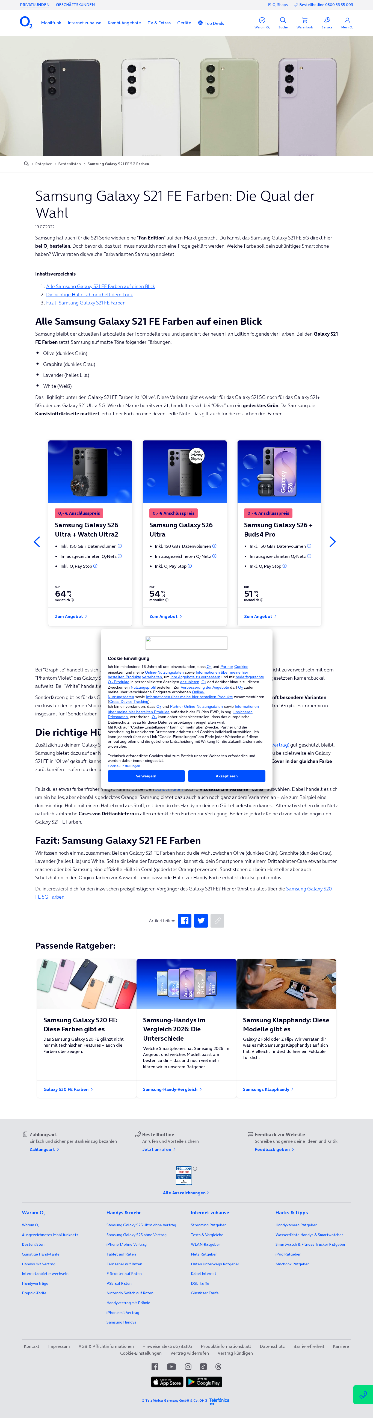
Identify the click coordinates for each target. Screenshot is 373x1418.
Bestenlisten (69, 164)
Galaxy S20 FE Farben (66, 1089)
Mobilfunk (51, 23)
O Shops (280, 4)
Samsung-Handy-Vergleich (171, 1089)
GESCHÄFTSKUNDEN (75, 4)
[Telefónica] (219, 1400)
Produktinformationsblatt (226, 1346)
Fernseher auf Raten (124, 1264)
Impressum (59, 1346)
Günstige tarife (41, 1254)
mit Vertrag (38, 1264)
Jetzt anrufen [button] (157, 1149)
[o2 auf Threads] (218, 1366)
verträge (35, 1283)
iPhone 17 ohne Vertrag (126, 1244)
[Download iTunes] (167, 1382)
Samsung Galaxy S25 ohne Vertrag (136, 1235)
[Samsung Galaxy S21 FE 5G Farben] (217, 921)
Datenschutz (272, 1346)
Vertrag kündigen (235, 1353)
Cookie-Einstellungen (141, 1353)
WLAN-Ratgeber (205, 1244)
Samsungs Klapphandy (266, 1089)
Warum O (30, 1225)
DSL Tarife (200, 1283)
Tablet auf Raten (121, 1254)
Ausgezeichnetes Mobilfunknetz (50, 1235)
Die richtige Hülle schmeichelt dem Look (89, 294)
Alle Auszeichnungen (184, 1193)
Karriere (341, 1346)
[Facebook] (184, 921)
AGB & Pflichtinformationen (106, 1346)
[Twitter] (201, 921)
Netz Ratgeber (204, 1254)
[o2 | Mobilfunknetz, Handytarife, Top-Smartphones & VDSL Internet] (26, 164)
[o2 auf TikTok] (203, 1366)
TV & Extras (159, 23)
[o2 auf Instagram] (188, 1366)
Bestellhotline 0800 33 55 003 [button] (326, 4)
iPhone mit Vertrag (122, 1312)
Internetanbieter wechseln (45, 1273)
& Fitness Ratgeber (310, 1244)
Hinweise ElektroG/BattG (167, 1346)
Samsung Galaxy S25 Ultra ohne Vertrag (141, 1225)
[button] (51, 23)
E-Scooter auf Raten (124, 1273)
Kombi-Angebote (124, 23)
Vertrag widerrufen (189, 1353)
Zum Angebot (69, 616)
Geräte (184, 23)
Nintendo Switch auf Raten (129, 1293)
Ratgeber (43, 164)
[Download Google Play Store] (204, 1382)
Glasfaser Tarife (205, 1293)
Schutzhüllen (169, 789)
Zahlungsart (42, 1149)
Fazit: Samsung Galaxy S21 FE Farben (86, 302)
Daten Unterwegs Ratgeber (215, 1264)
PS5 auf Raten (119, 1283)
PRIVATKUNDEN (34, 4)
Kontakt (31, 1346)
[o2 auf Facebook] (155, 1366)
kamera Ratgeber (296, 1225)
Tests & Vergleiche (207, 1235)
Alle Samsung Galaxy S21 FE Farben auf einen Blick (100, 286)
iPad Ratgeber (288, 1254)
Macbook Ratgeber (292, 1264)
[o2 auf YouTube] (171, 1366)
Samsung (121, 1322)
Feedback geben (273, 1149)
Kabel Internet (203, 1273)
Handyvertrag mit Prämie (128, 1302)
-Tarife (34, 1293)
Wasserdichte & (310, 1235)
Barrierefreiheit (309, 1346)
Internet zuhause (84, 23)
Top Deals (214, 23)
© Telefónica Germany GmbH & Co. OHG (174, 1400)
